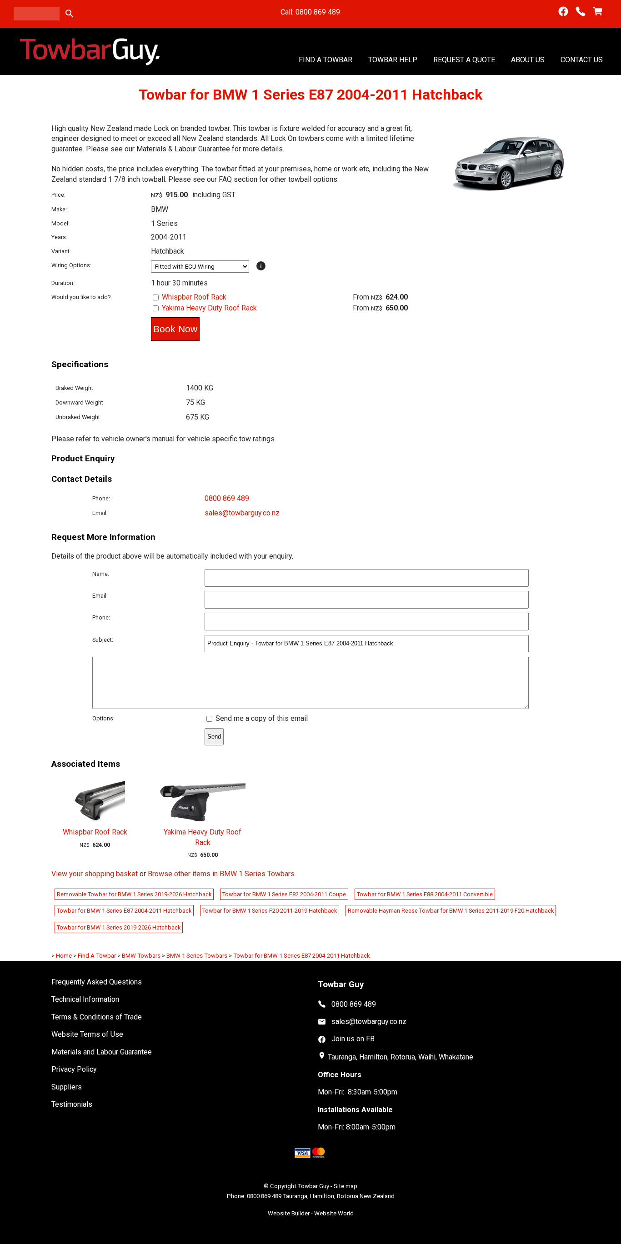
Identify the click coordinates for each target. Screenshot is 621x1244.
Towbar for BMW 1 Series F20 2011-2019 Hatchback (269, 910)
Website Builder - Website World (311, 1213)
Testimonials (71, 1104)
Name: (100, 573)
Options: (103, 718)
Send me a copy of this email (261, 718)
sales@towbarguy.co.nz (242, 513)
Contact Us (582, 59)
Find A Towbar (325, 59)
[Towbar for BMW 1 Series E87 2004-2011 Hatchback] (509, 199)
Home (64, 955)
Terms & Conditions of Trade (96, 1017)
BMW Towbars (141, 955)
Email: (100, 513)
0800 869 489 (227, 498)
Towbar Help (392, 59)
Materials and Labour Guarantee (101, 1052)
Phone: (101, 498)
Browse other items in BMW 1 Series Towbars (221, 873)
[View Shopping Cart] (598, 11)
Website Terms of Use (87, 1034)
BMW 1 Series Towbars (196, 955)
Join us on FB (353, 1038)
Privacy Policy (74, 1069)
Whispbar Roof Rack (194, 297)
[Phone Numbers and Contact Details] (580, 11)
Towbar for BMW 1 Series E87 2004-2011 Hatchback (124, 910)
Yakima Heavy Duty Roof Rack (209, 308)
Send (214, 736)
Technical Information (85, 999)
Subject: (102, 639)
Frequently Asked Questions (96, 982)
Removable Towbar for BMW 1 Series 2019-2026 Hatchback (134, 894)
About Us (528, 59)
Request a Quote (464, 59)
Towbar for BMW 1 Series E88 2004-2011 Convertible (425, 894)
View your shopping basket (94, 873)
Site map (345, 1186)
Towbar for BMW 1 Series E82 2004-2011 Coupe (284, 894)
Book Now (175, 329)
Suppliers (66, 1087)
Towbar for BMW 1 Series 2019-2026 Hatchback (118, 927)
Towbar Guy (313, 1186)
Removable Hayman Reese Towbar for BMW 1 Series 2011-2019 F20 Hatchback (451, 910)
